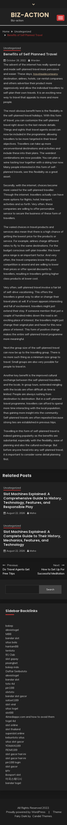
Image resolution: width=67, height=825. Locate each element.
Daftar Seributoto (16, 671)
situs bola (11, 642)
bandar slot (12, 638)
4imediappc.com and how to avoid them (29, 716)
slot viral (10, 704)
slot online (11, 725)
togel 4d (10, 721)
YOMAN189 (13, 745)
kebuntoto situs (14, 737)
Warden (35, 60)
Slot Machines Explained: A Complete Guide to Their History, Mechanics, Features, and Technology (32, 538)
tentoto (10, 650)
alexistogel (12, 630)
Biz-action (30, 14)
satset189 (12, 700)
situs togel (11, 708)
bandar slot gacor (16, 696)
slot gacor (11, 766)
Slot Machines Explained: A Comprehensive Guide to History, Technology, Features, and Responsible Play (32, 500)
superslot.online (14, 733)
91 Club (10, 654)
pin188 (9, 687)
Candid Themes (42, 816)
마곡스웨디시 (13, 779)
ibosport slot (13, 774)
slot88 (9, 712)
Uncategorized (12, 48)
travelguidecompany (45, 74)
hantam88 (11, 646)
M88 (8, 634)
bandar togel (13, 783)
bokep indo (12, 667)
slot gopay (11, 658)
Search (50, 589)
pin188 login (13, 762)
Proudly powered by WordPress (26, 812)
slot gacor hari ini (15, 754)
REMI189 (11, 750)
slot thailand (12, 729)
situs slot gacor (14, 741)
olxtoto (9, 692)
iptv (7, 770)
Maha (33, 513)
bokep (9, 625)
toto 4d (10, 683)
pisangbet (11, 663)
